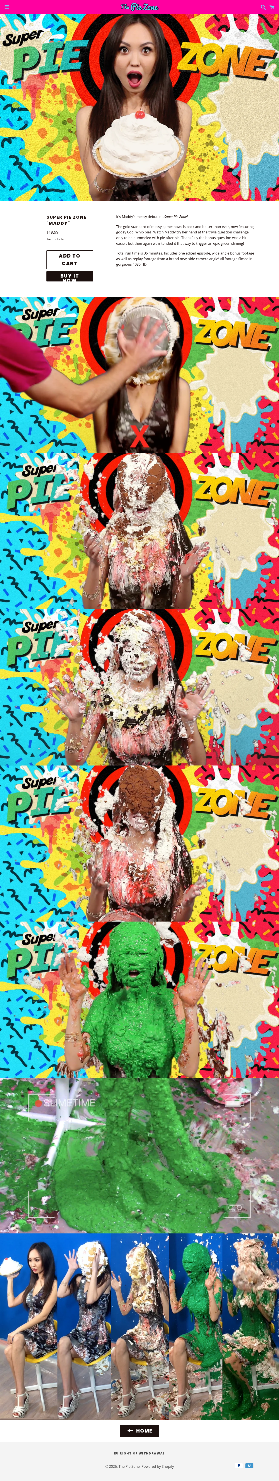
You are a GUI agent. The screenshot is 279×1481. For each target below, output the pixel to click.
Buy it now (69, 277)
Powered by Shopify (157, 1466)
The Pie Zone (129, 1466)
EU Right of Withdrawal (139, 1453)
